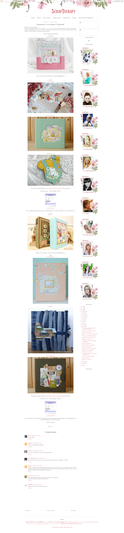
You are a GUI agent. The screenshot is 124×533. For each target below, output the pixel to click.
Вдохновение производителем (86, 17)
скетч (48, 523)
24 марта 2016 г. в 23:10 (37, 484)
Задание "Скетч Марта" (86, 359)
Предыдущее (73, 510)
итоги (52, 426)
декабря (83, 311)
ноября (83, 313)
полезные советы (29, 523)
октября (83, 314)
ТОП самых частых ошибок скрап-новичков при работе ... (88, 329)
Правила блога (66, 17)
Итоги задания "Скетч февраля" (88, 356)
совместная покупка (52, 523)
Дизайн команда (57, 17)
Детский (36, 522)
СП (57, 523)
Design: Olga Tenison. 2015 (66, 527)
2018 (82, 306)
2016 (82, 310)
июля (83, 319)
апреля (83, 324)
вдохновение (30, 522)
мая (83, 323)
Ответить (30, 439)
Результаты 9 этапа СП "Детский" (88, 330)
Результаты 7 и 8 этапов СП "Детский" (89, 334)
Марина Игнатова (50, 153)
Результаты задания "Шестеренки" (89, 335)
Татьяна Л (50, 306)
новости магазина (73, 522)
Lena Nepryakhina (50, 256)
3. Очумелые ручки (50, 208)
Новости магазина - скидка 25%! (88, 345)
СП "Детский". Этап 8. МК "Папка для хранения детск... (89, 354)
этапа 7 (47, 28)
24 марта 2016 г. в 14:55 (41, 458)
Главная (33, 17)
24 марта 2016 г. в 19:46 (34, 475)
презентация (34, 523)
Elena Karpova (51, 81)
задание (41, 522)
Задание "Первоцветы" (86, 343)
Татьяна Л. (30, 450)
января (83, 363)
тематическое (79, 523)
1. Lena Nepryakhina (50, 415)
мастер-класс (61, 522)
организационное (89, 522)
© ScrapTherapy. (55, 527)
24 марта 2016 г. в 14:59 (37, 465)
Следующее (27, 510)
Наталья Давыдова (50, 115)
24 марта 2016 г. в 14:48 (37, 450)
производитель (39, 523)
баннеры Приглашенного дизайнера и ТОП (54, 188)
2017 (82, 308)
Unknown (30, 443)
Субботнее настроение (86, 332)
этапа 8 (52, 28)
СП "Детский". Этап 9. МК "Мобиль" (89, 348)
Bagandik (52, 36)
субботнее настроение (67, 523)
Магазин (39, 17)
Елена (29, 435)
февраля (84, 361)
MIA (51, 214)
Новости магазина (85, 357)
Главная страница (50, 510)
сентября (84, 316)
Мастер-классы (47, 17)
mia (28, 475)
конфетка (55, 522)
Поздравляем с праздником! (87, 350)
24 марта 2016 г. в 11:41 (36, 435)
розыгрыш (44, 523)
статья (59, 523)
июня (83, 321)
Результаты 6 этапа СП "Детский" (88, 337)
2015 (82, 365)
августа (83, 318)
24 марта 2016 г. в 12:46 (37, 443)
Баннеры (74, 17)
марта (83, 326)
